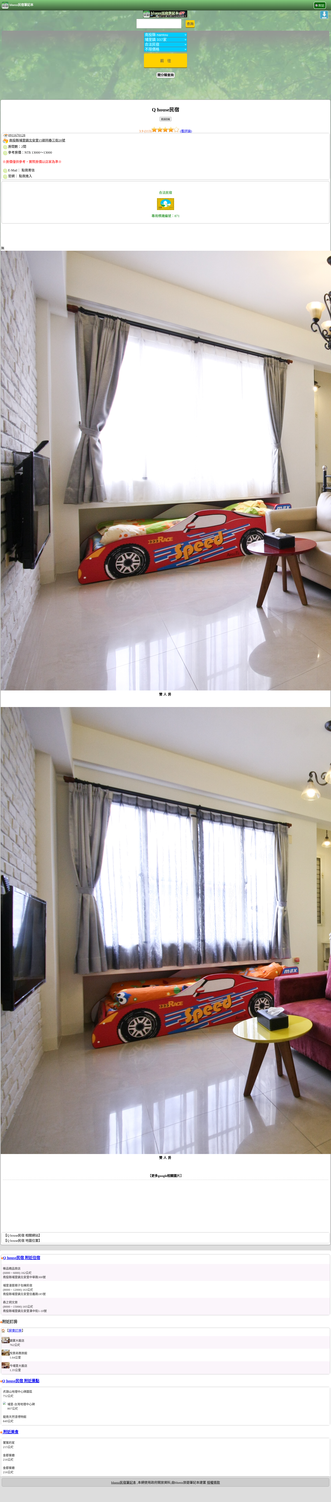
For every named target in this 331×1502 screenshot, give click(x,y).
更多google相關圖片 (165, 1176)
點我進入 (25, 176)
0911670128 (16, 135)
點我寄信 (28, 170)
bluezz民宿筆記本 (21, 5)
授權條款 (213, 1482)
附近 (321, 5)
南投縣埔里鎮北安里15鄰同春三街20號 (37, 140)
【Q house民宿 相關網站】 (23, 1235)
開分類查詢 (165, 75)
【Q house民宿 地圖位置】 (23, 1240)
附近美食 (10, 1432)
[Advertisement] (165, 89)
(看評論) (186, 131)
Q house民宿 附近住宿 (21, 1258)
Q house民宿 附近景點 (20, 1381)
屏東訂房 (15, 1330)
